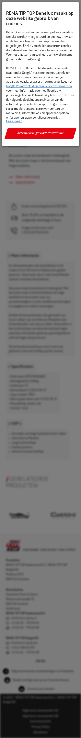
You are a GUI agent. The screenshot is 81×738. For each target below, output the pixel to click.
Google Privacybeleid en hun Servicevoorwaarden (39, 86)
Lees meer (14, 121)
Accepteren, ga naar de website (41, 133)
